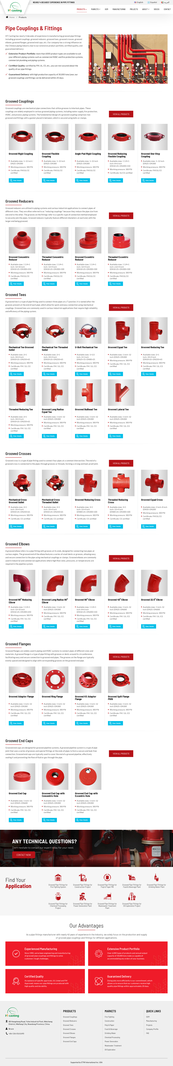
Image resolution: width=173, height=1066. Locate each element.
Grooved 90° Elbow (85, 599)
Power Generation (111, 1041)
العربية (166, 2)
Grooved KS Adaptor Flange (85, 698)
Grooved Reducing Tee (152, 347)
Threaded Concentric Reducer (53, 258)
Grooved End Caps (19, 740)
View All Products (121, 114)
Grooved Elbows (17, 544)
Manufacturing (119, 9)
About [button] (145, 9)
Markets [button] (95, 9)
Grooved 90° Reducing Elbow (20, 601)
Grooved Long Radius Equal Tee (53, 410)
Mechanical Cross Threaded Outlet (51, 501)
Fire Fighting (109, 1017)
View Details (17, 180)
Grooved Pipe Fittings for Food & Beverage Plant (131, 886)
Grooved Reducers (19, 201)
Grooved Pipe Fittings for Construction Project (82, 886)
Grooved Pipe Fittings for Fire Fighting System (58, 886)
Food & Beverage (111, 1029)
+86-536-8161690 (16, 1033)
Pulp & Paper (109, 1025)
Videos (156, 9)
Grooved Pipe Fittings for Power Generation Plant (82, 904)
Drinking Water (110, 1033)
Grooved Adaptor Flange (21, 696)
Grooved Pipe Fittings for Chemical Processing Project (58, 905)
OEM (106, 9)
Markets (110, 1011)
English (140, 2)
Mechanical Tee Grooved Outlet (21, 348)
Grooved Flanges (18, 644)
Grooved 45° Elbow (118, 599)
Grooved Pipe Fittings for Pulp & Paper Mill (107, 886)
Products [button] (81, 9)
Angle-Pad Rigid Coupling (88, 153)
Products (69, 1011)
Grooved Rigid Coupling (21, 153)
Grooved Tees (15, 294)
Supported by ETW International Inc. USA (86, 1062)
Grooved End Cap (17, 793)
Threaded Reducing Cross (118, 501)
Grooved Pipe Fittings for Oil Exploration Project (131, 904)
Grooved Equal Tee (117, 347)
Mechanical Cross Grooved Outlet (18, 501)
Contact (167, 9)
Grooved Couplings (19, 101)
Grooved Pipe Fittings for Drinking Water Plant (156, 886)
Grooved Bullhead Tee (86, 409)
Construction (109, 1021)
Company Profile (152, 1029)
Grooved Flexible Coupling (50, 155)
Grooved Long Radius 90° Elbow (55, 601)
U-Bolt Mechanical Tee (86, 347)
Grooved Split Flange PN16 (118, 698)
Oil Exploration (110, 1049)
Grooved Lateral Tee (118, 409)
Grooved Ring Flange (52, 696)
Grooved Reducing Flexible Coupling (117, 155)
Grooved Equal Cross (152, 499)
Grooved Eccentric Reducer (84, 258)
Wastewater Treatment (113, 1045)
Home (11, 17)
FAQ (147, 1033)
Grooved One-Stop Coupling (150, 155)
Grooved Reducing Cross (87, 499)
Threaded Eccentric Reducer (118, 258)
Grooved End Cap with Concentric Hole (53, 794)
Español (153, 2)
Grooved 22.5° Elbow (152, 599)
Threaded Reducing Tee (21, 409)
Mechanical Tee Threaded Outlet (55, 348)
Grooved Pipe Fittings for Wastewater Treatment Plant (107, 905)
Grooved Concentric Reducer (19, 258)
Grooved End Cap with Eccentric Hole (86, 794)
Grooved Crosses (18, 453)
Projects (134, 9)
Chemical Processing (112, 1037)
